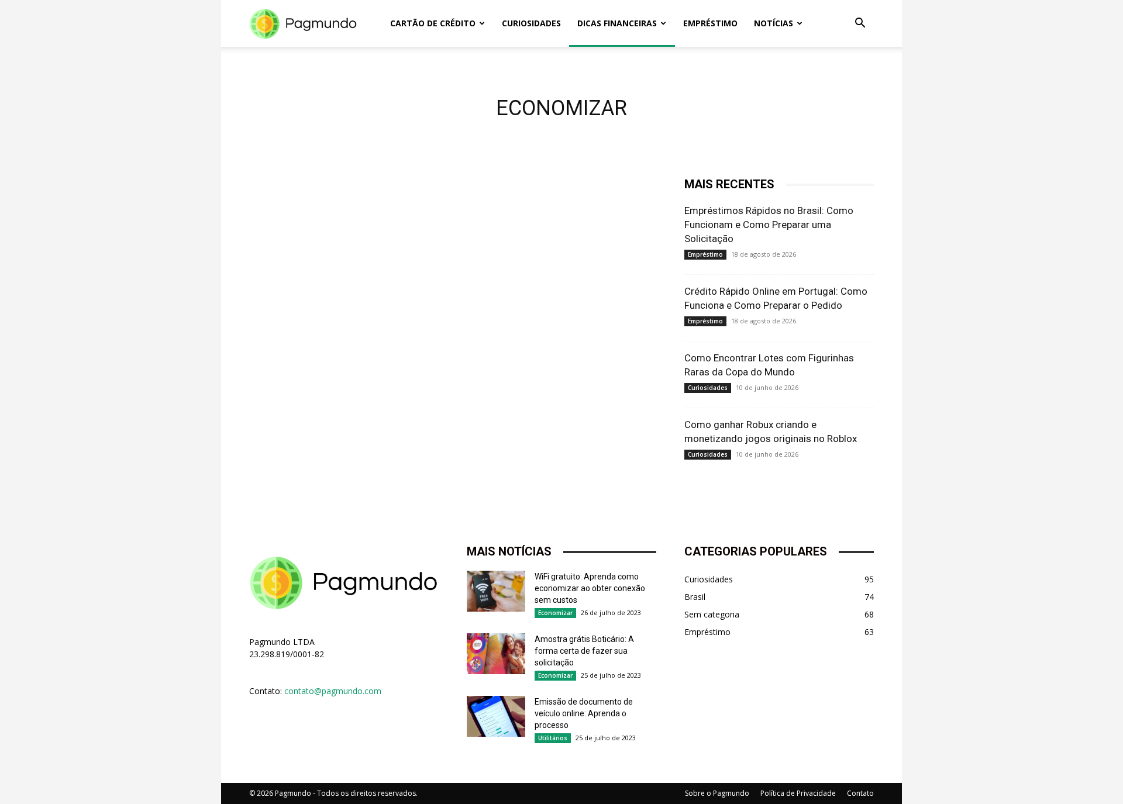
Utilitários (552, 738)
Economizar (555, 613)
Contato (860, 793)
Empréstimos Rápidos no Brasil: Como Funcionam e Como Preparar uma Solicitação (768, 224)
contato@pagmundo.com (332, 690)
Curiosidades (531, 23)
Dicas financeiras (617, 23)
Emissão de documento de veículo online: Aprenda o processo (584, 713)
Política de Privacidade (798, 793)
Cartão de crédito (433, 23)
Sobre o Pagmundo (717, 793)
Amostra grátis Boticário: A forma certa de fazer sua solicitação (584, 650)
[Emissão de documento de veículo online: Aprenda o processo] (496, 716)
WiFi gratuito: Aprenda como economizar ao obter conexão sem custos (590, 588)
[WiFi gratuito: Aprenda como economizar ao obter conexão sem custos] (496, 591)
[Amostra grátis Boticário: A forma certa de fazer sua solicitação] (496, 653)
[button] (860, 24)
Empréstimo (710, 23)
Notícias (773, 23)
